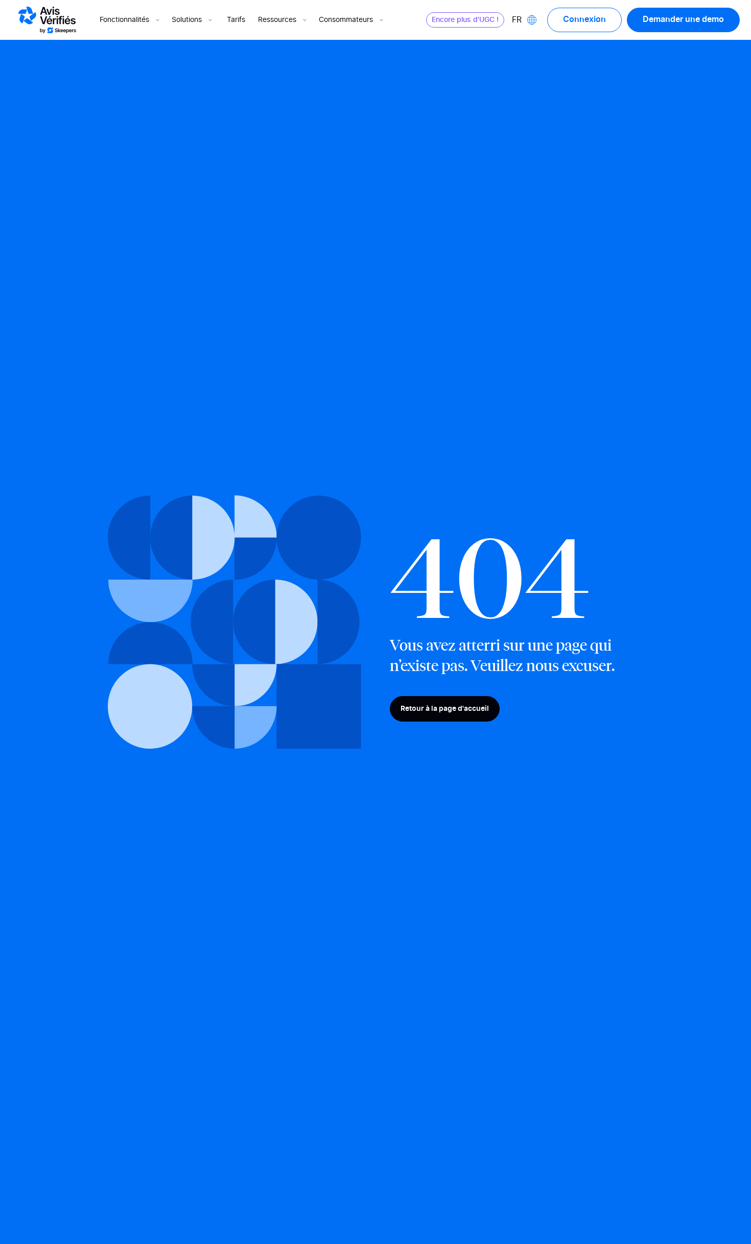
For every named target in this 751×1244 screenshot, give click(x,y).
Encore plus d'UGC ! (465, 19)
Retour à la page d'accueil (445, 708)
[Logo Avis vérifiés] (47, 20)
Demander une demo (683, 19)
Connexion (584, 19)
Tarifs (236, 19)
